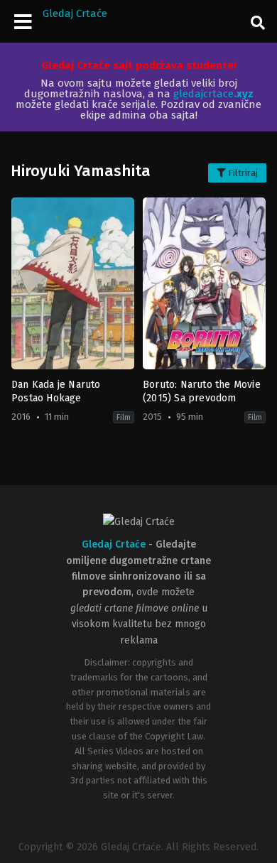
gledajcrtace (213, 93)
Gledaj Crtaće (75, 13)
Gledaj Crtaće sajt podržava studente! (139, 65)
